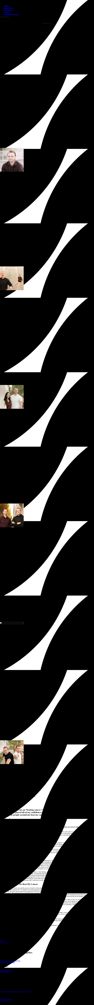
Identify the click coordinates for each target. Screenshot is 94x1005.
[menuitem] (49, 6)
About (6, 6)
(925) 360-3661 (4, 972)
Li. (1, 942)
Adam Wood (8, 8)
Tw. (5, 942)
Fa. (3, 942)
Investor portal (4, 21)
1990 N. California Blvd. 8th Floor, (10, 961)
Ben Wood (8, 10)
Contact (7, 12)
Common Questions (11, 14)
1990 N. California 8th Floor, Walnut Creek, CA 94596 (16, 991)
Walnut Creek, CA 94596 (7, 962)
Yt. (8, 942)
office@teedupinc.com (6, 970)
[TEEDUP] (47, 1)
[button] (12, 171)
